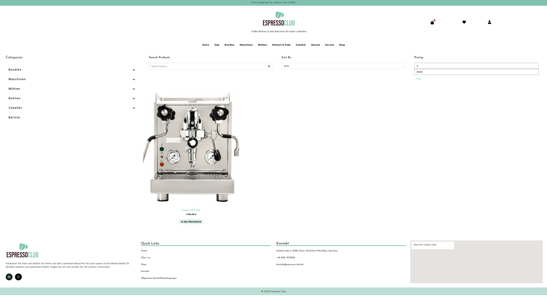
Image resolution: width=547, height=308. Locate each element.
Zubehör (301, 44)
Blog (342, 44)
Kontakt (145, 271)
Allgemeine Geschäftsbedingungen (159, 278)
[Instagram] (18, 276)
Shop (143, 264)
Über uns (145, 258)
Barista (315, 44)
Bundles (230, 44)
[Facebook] (9, 276)
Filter (418, 78)
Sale (217, 44)
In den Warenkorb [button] (191, 221)
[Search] (269, 66)
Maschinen (246, 44)
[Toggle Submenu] (134, 69)
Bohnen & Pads (281, 44)
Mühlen (262, 44)
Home (205, 44)
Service (329, 44)
